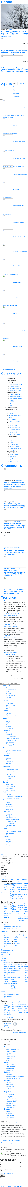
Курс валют (9, 703)
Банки (5, 701)
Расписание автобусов (11, 626)
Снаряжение (13, 460)
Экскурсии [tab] (16, 96)
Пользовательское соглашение (10, 1140)
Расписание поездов (10, 615)
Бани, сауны (13, 439)
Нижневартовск (11, 690)
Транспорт (9, 597)
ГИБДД (12, 402)
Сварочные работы (14, 421)
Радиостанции (10, 744)
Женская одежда (15, 429)
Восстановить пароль (6, 1173)
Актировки (9, 763)
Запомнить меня (6, 1171)
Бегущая (15, 346)
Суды (11, 405)
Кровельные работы (15, 415)
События (9, 723)
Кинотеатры (17, 934)
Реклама (6, 1025)
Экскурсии (7, 943)
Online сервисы (11, 736)
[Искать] (22, 678)
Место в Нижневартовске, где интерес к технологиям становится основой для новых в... (14, 485)
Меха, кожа (13, 433)
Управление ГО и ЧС (16, 385)
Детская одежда (15, 427)
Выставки (7, 941)
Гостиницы (13, 456)
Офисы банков (10, 705)
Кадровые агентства (12, 717)
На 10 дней (9, 761)
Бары (11, 441)
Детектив (11, 214)
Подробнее (4, 877)
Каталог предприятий (13, 738)
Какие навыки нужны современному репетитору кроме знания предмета (14, 505)
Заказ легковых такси (11, 638)
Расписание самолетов (11, 601)
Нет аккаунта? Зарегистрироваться (11, 1186)
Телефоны (9, 734)
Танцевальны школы (16, 458)
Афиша (6, 84)
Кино (5, 934)
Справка (6, 730)
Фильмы (8, 726)
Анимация (10, 117)
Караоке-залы (14, 444)
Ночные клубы (14, 446)
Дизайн (11, 413)
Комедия (11, 150)
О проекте (7, 1023)
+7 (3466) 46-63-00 (10, 625)
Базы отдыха (14, 454)
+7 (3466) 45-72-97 (10, 636)
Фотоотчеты (10, 728)
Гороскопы (9, 745)
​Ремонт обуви (14, 431)
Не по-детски (17, 251)
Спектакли (7, 937)
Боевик (14, 133)
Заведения (9, 725)
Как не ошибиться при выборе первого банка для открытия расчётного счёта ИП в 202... (15, 526)
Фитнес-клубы (14, 461)
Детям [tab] (15, 90)
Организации (11, 373)
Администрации (15, 394)
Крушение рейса (18, 174)
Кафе (11, 442)
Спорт (6, 945)
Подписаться (6, 1044)
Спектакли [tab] (16, 87)
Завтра (8, 760)
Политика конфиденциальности (11, 1143)
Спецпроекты (12, 465)
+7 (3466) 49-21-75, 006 (11, 614)
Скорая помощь (15, 386)
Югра (10, 29)
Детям (6, 939)
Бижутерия (13, 425)
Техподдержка (8, 1027)
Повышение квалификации (14, 715)
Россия (8, 693)
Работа (5, 711)
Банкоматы (9, 707)
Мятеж (15, 282)
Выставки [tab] (16, 93)
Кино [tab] (14, 83)
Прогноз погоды (11, 740)
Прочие (6, 947)
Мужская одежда (15, 434)
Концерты (7, 936)
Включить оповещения (20, 1032)
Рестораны (13, 450)
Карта (5, 747)
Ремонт (11, 417)
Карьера (8, 713)
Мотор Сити (16, 222)
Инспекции (13, 404)
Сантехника (12, 419)
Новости (6, 685)
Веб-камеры (10, 742)
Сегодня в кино (7, 950)
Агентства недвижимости (16, 412)
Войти (24, 879)
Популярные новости (12, 688)
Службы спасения (15, 390)
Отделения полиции (16, 396)
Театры (16, 936)
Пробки (8, 753)
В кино (8, 721)
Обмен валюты (10, 709)
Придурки (16, 236)
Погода (8, 697)
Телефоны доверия (15, 388)
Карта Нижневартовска (13, 750)
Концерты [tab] (22, 83)
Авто (7, 699)
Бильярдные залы (15, 448)
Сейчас (8, 758)
